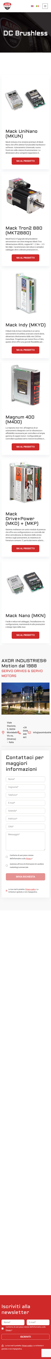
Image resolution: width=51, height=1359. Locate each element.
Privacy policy (30, 889)
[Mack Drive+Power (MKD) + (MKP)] (26, 482)
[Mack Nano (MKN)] (26, 584)
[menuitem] (32, 6)
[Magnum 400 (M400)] (26, 385)
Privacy (28, 859)
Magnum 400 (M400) (20, 419)
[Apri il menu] (45, 6)
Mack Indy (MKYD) (26, 325)
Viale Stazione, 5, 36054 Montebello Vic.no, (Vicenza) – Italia (12, 732)
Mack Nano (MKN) (25, 615)
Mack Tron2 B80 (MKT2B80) (24, 230)
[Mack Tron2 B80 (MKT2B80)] (26, 196)
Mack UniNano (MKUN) (22, 134)
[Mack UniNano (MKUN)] (26, 99)
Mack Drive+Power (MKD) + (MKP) (22, 518)
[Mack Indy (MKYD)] (26, 293)
